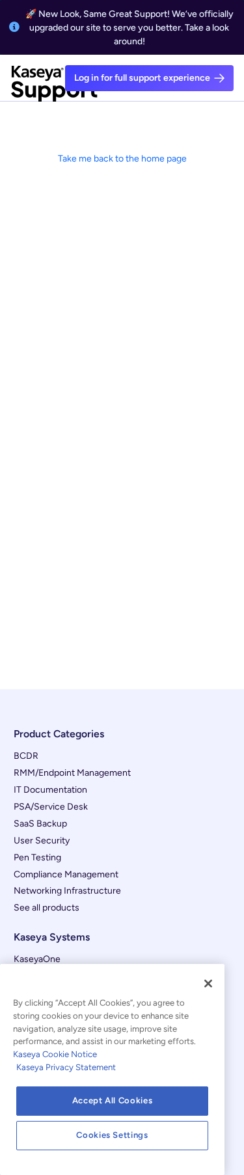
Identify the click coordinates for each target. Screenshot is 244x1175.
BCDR (26, 755)
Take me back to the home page (122, 158)
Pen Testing (37, 857)
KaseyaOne (37, 959)
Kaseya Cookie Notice (55, 1054)
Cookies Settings (112, 1135)
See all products (46, 907)
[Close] (208, 983)
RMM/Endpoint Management (72, 772)
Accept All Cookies (112, 1100)
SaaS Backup (40, 823)
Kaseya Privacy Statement (66, 1067)
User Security (42, 840)
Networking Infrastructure (67, 890)
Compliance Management (66, 874)
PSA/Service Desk (51, 806)
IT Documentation (50, 789)
